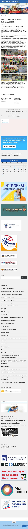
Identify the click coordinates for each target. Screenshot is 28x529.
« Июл (2, 175)
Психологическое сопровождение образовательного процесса (10, 356)
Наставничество (5, 346)
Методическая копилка (7, 297)
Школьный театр (5, 366)
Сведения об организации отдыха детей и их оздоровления (13, 378)
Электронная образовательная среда (11, 369)
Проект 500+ (4, 314)
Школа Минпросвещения (8, 352)
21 (18, 169)
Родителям (4, 285)
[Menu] (26, 1)
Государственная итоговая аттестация (11, 294)
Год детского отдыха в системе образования (13, 382)
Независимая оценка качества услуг (11, 338)
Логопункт (4, 349)
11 (7, 168)
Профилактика (5, 326)
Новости (3, 15)
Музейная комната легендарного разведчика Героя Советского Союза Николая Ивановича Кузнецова (13, 361)
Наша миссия (4, 335)
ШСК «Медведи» (5, 311)
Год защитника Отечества (8, 372)
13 (14, 168)
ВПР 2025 (3, 308)
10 (3, 168)
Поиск (2, 275)
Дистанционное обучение (8, 303)
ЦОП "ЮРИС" (21, 525)
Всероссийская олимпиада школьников (12, 317)
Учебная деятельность (7, 288)
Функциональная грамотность (9, 300)
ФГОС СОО (3, 344)
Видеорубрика (5, 332)
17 (3, 169)
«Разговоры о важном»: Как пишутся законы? (19, 99)
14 (18, 168)
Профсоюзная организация (8, 329)
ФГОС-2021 (4, 341)
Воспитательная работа (7, 323)
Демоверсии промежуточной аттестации (12, 291)
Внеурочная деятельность (8, 320)
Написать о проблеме (9, 146)
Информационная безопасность (9, 306)
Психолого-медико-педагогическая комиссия (13, 375)
